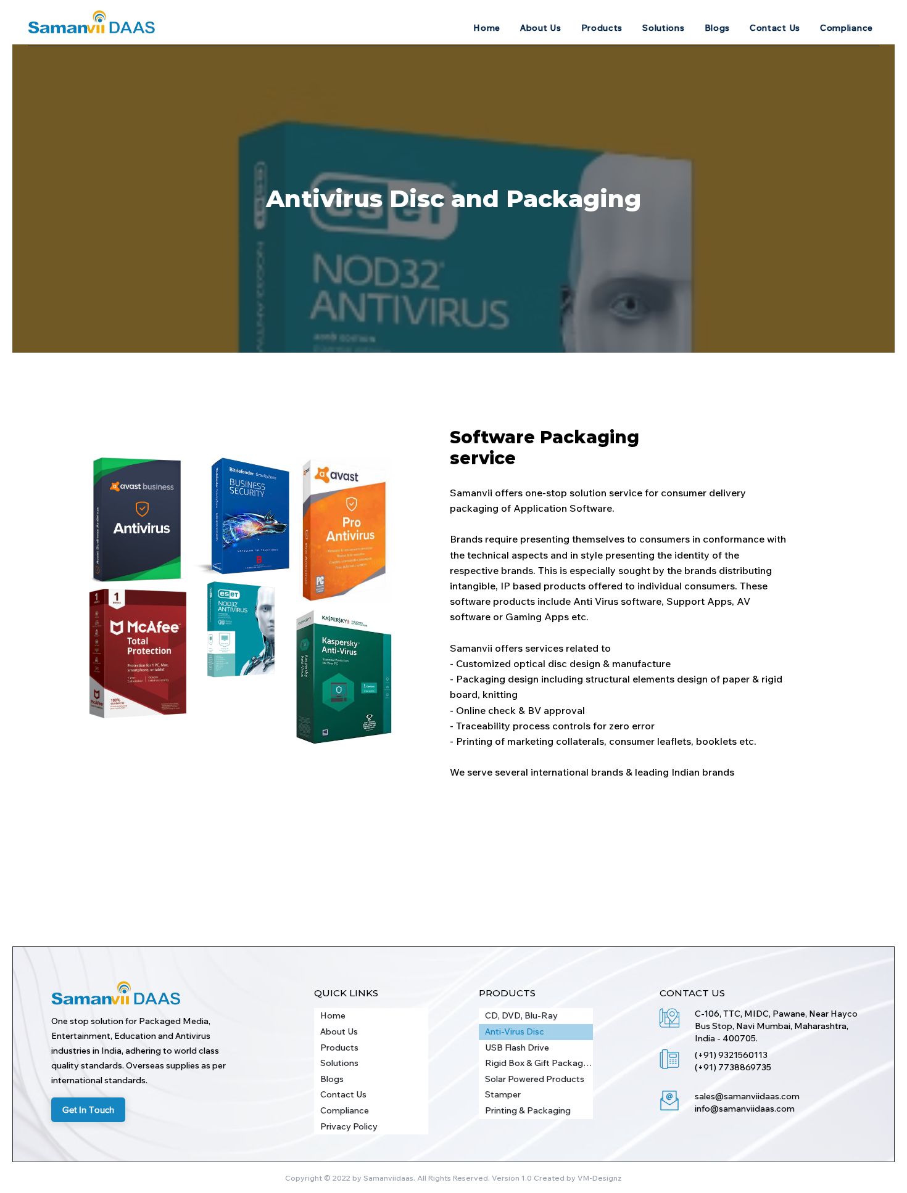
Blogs (332, 1078)
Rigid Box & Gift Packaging (539, 1062)
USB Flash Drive (517, 1047)
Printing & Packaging (528, 1110)
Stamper (503, 1094)
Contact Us (343, 1094)
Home (333, 1015)
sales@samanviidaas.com (747, 1096)
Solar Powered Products (534, 1078)
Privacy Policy (349, 1126)
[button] (602, 27)
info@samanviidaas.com (745, 1108)
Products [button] (339, 1047)
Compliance (344, 1110)
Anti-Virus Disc (514, 1031)
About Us (339, 1031)
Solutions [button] (339, 1062)
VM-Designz (599, 1178)
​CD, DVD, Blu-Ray (521, 1015)
